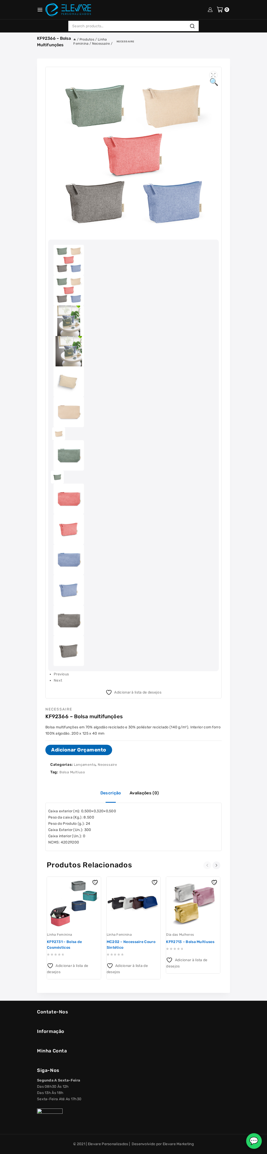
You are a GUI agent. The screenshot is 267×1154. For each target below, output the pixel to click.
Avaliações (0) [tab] (144, 792)
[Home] (74, 39)
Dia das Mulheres (180, 935)
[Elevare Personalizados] (68, 9)
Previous (61, 674)
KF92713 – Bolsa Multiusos (190, 942)
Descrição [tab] (110, 792)
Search (194, 26)
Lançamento (84, 765)
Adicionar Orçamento (78, 750)
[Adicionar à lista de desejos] (96, 882)
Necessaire (125, 41)
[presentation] (208, 865)
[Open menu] (40, 9)
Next (58, 680)
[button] (213, 75)
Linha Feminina (59, 935)
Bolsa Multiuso (72, 772)
